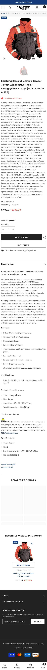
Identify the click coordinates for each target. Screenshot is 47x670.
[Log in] (37, 7)
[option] (23, 39)
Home (3, 13)
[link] (12, 519)
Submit (37, 621)
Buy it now (23, 245)
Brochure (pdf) (7, 467)
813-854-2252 (26, 2)
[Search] (9, 7)
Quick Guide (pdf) (8, 465)
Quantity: (5, 224)
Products (11, 13)
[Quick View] (32, 543)
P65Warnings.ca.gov (9, 433)
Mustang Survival (23, 571)
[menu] (2, 7)
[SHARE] (44, 237)
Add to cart (21, 237)
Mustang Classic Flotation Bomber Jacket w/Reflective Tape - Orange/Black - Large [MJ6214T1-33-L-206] (23, 575)
